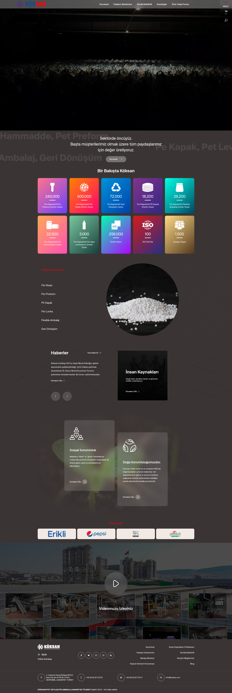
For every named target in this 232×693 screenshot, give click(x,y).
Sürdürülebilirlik (144, 4)
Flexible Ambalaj (50, 320)
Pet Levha (47, 311)
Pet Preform (48, 294)
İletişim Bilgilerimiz (185, 658)
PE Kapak (46, 302)
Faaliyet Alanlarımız (122, 4)
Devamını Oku (56, 381)
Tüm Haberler (93, 353)
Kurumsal (104, 4)
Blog (192, 664)
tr (226, 11)
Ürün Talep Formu (180, 4)
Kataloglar (162, 4)
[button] (55, 396)
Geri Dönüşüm (49, 328)
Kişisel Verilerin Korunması (142, 664)
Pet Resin (46, 285)
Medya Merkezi (147, 658)
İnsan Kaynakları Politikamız (181, 647)
